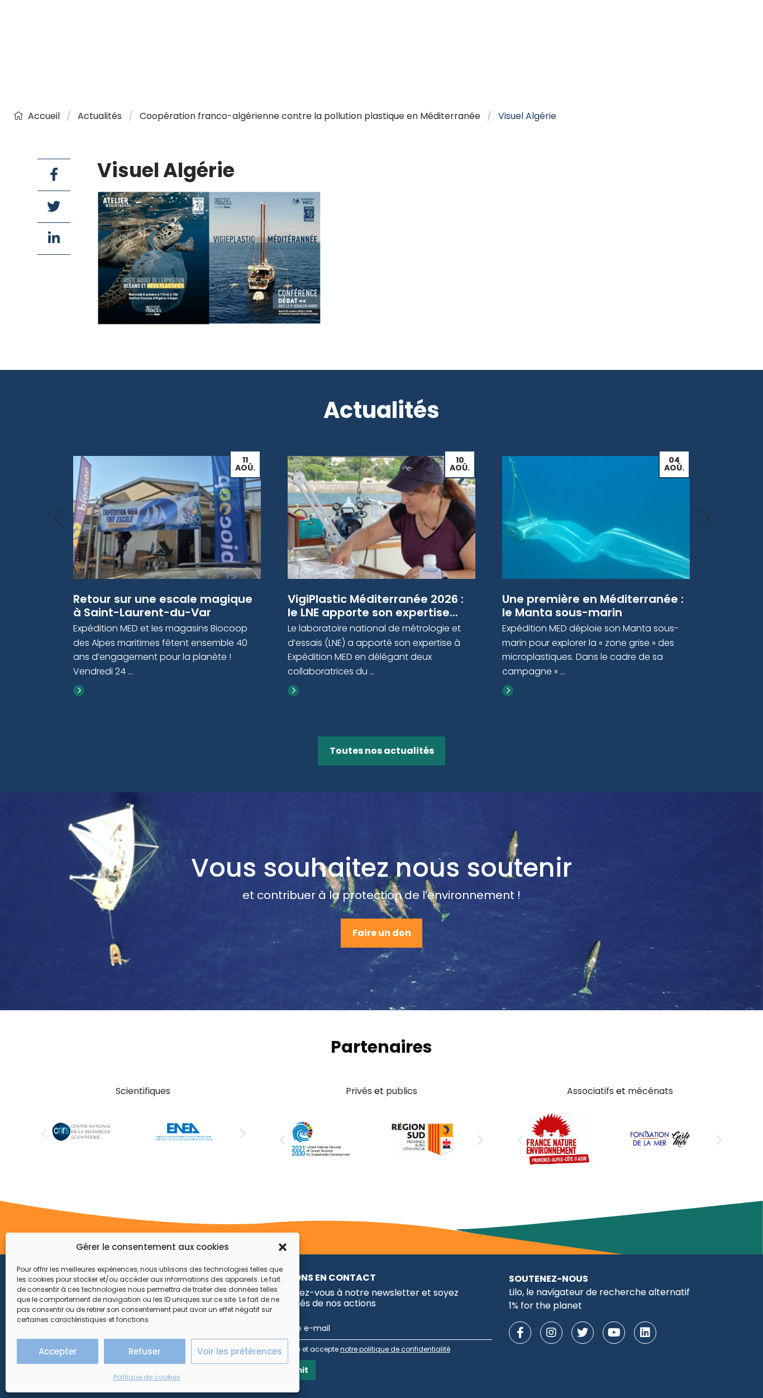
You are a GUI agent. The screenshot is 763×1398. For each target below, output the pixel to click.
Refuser (144, 1351)
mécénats (650, 1091)
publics (401, 1091)
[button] (282, 1247)
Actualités (100, 116)
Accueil (44, 116)
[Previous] (58, 518)
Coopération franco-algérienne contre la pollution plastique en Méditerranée (310, 116)
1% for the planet (545, 1305)
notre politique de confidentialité (395, 1349)
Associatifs (590, 1091)
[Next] (704, 518)
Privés (359, 1091)
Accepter (58, 1351)
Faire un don (381, 932)
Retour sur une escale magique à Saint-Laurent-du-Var (162, 605)
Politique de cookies (146, 1377)
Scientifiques (143, 1091)
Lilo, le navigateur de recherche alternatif (599, 1292)
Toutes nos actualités (382, 750)
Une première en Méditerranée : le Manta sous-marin (593, 605)
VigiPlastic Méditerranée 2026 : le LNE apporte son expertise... (376, 605)
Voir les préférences (239, 1351)
